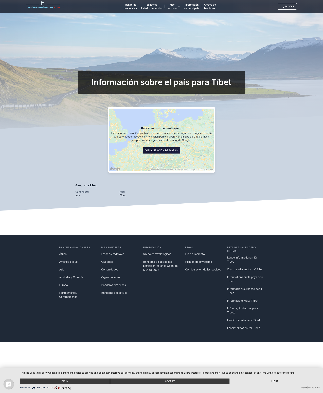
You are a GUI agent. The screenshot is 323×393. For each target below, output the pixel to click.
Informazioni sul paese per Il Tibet (244, 291)
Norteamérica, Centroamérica (68, 294)
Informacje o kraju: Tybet (242, 300)
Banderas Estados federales (152, 6)
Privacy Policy (314, 387)
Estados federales (112, 254)
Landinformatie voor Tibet (243, 320)
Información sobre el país (191, 6)
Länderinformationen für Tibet (242, 259)
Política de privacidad (198, 261)
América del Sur (68, 261)
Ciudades (107, 261)
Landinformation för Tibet (243, 328)
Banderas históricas (113, 285)
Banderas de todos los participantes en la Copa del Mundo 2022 (160, 265)
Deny (64, 381)
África (63, 254)
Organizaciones (110, 277)
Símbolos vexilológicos (157, 254)
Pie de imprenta (195, 254)
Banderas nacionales (130, 6)
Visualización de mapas (161, 150)
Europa (63, 285)
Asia (61, 269)
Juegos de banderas (209, 6)
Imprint (304, 387)
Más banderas (172, 6)
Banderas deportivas (114, 292)
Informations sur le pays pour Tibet (245, 279)
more (275, 381)
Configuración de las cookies (203, 269)
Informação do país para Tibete (242, 310)
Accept (170, 381)
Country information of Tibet (245, 269)
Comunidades (109, 269)
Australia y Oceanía (71, 277)
